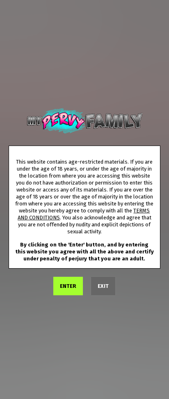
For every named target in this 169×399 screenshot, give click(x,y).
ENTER (68, 286)
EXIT (103, 286)
